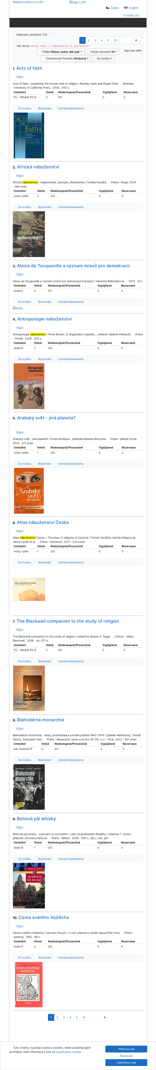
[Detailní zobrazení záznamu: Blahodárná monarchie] (29, 786)
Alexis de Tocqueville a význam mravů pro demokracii (71, 265)
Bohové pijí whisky (34, 818)
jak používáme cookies (66, 1051)
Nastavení (126, 1055)
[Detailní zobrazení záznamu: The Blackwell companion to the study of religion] (29, 688)
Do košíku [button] (24, 108)
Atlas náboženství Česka (41, 522)
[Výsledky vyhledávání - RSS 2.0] (52, 35)
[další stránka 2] (122, 40)
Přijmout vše (126, 1049)
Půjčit (19, 76)
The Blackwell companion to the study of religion (66, 621)
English (133, 7)
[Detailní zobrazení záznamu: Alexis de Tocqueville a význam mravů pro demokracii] (18, 308)
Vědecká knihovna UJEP (28, 2)
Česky (114, 7)
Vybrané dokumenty (70, 108)
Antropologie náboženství (42, 319)
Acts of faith (27, 68)
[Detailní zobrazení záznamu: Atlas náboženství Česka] (29, 589)
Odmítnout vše (126, 1062)
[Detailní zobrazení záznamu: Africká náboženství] (29, 233)
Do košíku (103, 58)
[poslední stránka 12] (129, 40)
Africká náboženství (36, 167)
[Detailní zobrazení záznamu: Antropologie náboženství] (29, 386)
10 (115, 40)
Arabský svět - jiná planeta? (44, 417)
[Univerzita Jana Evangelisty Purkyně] (77, 2)
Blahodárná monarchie (38, 719)
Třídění (60, 51)
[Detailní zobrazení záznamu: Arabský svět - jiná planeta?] (29, 490)
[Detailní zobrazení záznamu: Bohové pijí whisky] (29, 885)
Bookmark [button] (44, 108)
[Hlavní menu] (142, 22)
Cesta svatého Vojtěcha (41, 917)
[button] (23, 425)
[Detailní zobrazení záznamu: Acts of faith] (29, 135)
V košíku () (131, 15)
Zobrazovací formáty (65, 58)
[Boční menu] (13, 22)
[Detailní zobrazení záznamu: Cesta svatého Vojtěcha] (29, 984)
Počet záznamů (102, 51)
